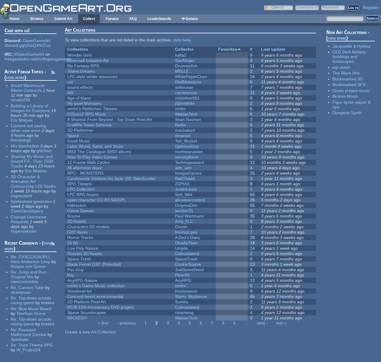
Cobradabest (187, 253)
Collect (89, 19)
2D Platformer (80, 130)
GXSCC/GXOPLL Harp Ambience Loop (31, 259)
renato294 (20, 99)
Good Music (78, 141)
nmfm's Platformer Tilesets (92, 108)
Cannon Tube (31, 287)
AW (70, 92)
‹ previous (126, 323)
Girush (181, 226)
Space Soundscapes (86, 312)
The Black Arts (346, 73)
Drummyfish (186, 65)
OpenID (277, 7)
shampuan (21, 292)
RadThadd (185, 178)
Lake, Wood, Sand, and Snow (95, 146)
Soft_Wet (183, 194)
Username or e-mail (307, 7)
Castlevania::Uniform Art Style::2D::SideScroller (111, 178)
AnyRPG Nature (82, 280)
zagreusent (21, 195)
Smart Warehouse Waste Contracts (28, 88)
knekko (47, 302)
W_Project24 (28, 349)
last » (281, 323)
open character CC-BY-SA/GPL (96, 200)
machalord (185, 130)
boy (70, 275)
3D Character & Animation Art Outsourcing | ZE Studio (33, 181)
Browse (36, 19)
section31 (184, 210)
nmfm (180, 108)
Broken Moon (345, 96)
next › (262, 323)
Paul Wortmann (189, 216)
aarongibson (187, 157)
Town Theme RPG (35, 345)
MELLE (182, 71)
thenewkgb (21, 140)
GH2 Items (77, 232)
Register (371, 7)
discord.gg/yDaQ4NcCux (27, 45)
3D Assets (76, 221)
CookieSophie (188, 264)
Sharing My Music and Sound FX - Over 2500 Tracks (32, 161)
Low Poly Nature (82, 248)
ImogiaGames (188, 173)
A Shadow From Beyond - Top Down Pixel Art (109, 119)
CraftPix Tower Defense (89, 124)
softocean (184, 87)
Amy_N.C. (184, 221)
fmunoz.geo (186, 232)
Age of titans (79, 98)
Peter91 (182, 275)
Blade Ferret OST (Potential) (94, 264)
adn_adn (183, 167)
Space (73, 135)
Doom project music (351, 90)
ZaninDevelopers (27, 211)
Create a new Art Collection (90, 332)
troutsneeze (186, 291)
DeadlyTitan (186, 242)
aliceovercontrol (190, 200)
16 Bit (72, 242)
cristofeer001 (187, 98)
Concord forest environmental (95, 296)
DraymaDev (186, 205)
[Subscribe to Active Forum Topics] (53, 73)
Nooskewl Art (79, 291)
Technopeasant (189, 162)
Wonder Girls (79, 55)
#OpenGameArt (29, 54)
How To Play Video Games (92, 157)
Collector (184, 49)
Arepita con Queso (28, 266)
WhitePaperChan (191, 76)
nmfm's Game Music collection (96, 285)
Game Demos (80, 210)
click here (182, 40)
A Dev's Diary (187, 237)
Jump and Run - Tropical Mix (30, 274)
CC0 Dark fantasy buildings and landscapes (349, 56)
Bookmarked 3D (347, 79)
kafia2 (180, 55)
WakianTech (186, 114)
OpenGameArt (36, 40)
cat (70, 82)
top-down (341, 67)
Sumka (181, 301)
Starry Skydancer (191, 296)
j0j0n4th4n (185, 103)
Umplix (181, 248)
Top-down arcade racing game (31, 300)
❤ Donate (190, 19)
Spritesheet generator (31, 201)
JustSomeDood (189, 269)
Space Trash (79, 259)
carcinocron (186, 92)
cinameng (184, 312)
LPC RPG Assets (83, 194)
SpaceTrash (186, 259)
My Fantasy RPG (83, 65)
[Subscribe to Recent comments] (53, 244)
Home (15, 19)
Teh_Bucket (186, 141)
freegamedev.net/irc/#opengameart (37, 59)
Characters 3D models (88, 226)
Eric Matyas (22, 120)
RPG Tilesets (79, 183)
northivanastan (189, 151)
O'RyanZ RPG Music (86, 114)
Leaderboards (159, 19)
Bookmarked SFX (349, 84)
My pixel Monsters (84, 103)
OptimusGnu (187, 146)
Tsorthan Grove (31, 313)
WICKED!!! (77, 318)
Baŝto (180, 124)
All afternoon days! (84, 167)
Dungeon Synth (347, 112)
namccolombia (24, 281)
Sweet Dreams (81, 71)
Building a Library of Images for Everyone (30, 108)
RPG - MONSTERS (85, 173)
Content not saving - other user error (30, 128)
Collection (77, 49)
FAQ (133, 19)
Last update (273, 49)
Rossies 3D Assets (84, 253)
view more (15, 77)
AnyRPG (183, 280)
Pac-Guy (75, 269)
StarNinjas (184, 60)
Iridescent (76, 205)
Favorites (227, 49)
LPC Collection (81, 189)
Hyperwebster (24, 231)
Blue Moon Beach (35, 308)
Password (331, 7)
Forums (112, 19)
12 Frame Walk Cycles (88, 162)
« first (103, 323)
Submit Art (63, 19)
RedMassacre (188, 82)
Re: (14, 256)
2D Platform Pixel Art (86, 301)
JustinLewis (186, 189)
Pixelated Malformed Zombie (28, 332)
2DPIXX (182, 183)
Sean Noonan (188, 119)
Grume (73, 216)
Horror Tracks (80, 237)
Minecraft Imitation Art (87, 60)
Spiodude (20, 339)
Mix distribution (25, 146)
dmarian (182, 135)
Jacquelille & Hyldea (351, 46)
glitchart (44, 150)
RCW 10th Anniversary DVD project (100, 307)
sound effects (80, 87)
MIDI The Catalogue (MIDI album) (99, 151)
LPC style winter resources (92, 76)
